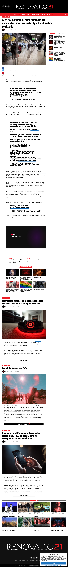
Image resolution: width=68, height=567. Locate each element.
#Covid (12, 94)
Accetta (53, 563)
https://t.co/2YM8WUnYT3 (21, 145)
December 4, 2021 (35, 211)
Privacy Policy (32, 14)
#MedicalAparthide (21, 94)
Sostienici (48, 14)
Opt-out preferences (48, 565)
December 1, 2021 (29, 99)
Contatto (44, 14)
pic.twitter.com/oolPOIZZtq (27, 126)
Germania (40, 202)
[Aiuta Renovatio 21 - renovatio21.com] (23, 424)
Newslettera (38, 14)
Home (15, 14)
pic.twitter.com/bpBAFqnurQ (19, 96)
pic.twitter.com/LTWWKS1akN (19, 207)
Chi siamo (23, 14)
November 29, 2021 (16, 165)
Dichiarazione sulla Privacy (55, 565)
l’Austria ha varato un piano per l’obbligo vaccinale (30, 171)
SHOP (53, 14)
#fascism (38, 92)
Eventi (28, 14)
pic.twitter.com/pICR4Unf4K (27, 160)
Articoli (19, 14)
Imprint (61, 565)
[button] (65, 554)
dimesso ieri (16, 183)
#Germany (13, 88)
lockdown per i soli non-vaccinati (13, 175)
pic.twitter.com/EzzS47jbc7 (18, 146)
